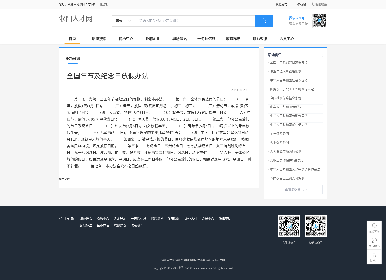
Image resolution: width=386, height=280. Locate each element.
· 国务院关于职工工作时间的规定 (291, 89)
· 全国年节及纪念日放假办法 (288, 62)
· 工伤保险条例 (278, 133)
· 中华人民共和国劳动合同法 (288, 116)
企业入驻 (191, 218)
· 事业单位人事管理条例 (284, 71)
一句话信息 (206, 39)
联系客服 (260, 39)
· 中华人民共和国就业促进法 (288, 125)
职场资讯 (179, 39)
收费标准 (233, 39)
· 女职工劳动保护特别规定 (286, 160)
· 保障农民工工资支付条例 (286, 178)
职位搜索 (99, 39)
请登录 (103, 4)
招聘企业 (153, 39)
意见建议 (120, 225)
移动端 (301, 4)
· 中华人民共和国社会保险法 (288, 80)
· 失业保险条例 (278, 142)
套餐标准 (86, 225)
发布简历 (174, 218)
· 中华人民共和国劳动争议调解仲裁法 (294, 169)
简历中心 (126, 39)
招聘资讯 (157, 218)
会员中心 (287, 39)
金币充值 (103, 225)
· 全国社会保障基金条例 (284, 98)
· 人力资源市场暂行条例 (284, 151)
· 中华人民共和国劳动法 (284, 107)
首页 (72, 39)
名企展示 (120, 218)
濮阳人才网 (75, 18)
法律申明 (225, 218)
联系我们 (137, 225)
